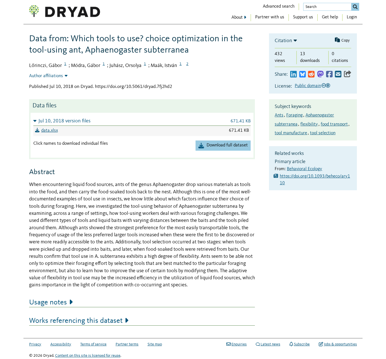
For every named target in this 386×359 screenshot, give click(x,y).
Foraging (294, 115)
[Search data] (355, 7)
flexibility (309, 124)
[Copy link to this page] (347, 74)
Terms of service (93, 344)
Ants (279, 115)
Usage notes (48, 302)
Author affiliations (46, 76)
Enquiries (239, 344)
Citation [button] (283, 40)
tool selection (322, 133)
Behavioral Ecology (304, 169)
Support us (303, 17)
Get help (330, 17)
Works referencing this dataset (76, 321)
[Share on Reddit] (311, 74)
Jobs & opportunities (340, 344)
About (237, 17)
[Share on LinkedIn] (293, 74)
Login (352, 17)
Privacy (35, 344)
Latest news (270, 344)
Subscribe (302, 344)
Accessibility (60, 344)
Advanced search (278, 6)
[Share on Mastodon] (320, 74)
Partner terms (127, 344)
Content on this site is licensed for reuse (87, 356)
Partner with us (269, 17)
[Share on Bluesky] (302, 74)
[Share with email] (338, 74)
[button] (142, 121)
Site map (155, 344)
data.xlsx (49, 130)
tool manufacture (291, 133)
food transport (334, 124)
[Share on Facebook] (329, 74)
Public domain (308, 86)
